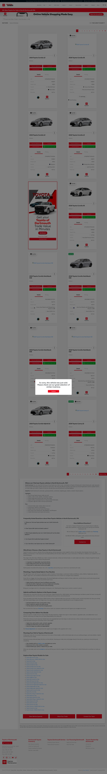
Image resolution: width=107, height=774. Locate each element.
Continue (53, 391)
